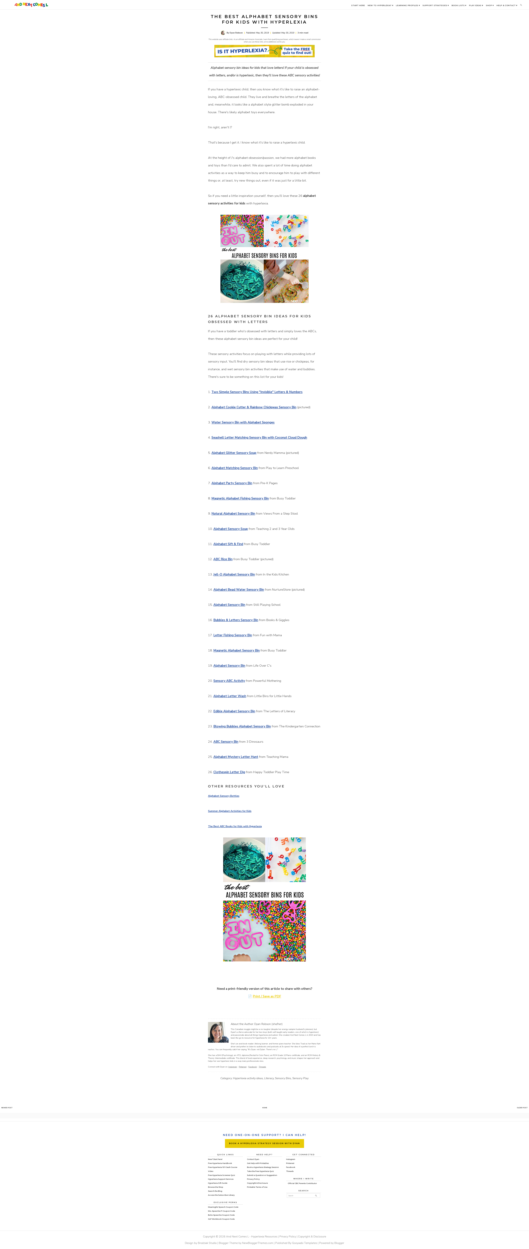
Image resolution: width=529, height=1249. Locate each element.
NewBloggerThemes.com (257, 1243)
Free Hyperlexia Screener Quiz (221, 1175)
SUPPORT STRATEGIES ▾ (436, 5)
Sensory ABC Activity (229, 681)
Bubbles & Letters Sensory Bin (235, 620)
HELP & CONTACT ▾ (506, 5)
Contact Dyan (253, 1159)
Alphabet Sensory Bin (229, 605)
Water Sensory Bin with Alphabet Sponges (243, 422)
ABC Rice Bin (223, 559)
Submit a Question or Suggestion (262, 1175)
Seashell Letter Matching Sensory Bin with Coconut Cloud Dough (259, 437)
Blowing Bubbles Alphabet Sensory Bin (242, 726)
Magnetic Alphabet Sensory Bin (236, 650)
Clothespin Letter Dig (229, 772)
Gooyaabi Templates (304, 1243)
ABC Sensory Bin (225, 742)
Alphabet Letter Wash (229, 696)
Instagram (232, 1067)
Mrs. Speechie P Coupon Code (221, 1211)
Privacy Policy (253, 1179)
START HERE (358, 5)
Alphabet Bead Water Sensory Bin (238, 589)
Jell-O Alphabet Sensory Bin (234, 574)
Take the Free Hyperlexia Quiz (260, 1171)
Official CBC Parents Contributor (302, 1183)
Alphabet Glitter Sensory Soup (233, 453)
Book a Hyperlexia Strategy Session (263, 1167)
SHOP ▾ (490, 5)
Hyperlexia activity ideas (248, 1078)
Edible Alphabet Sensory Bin (234, 711)
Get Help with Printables (258, 1163)
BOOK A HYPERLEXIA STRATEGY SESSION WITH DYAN (264, 1143)
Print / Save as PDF (267, 996)
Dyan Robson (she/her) (268, 1024)
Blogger (339, 1243)
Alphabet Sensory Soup (230, 529)
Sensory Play (300, 1078)
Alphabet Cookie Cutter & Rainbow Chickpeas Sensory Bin (253, 407)
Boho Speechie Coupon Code (221, 1215)
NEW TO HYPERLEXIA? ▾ (380, 5)
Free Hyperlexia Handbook (220, 1163)
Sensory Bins (283, 1078)
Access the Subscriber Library (221, 1195)
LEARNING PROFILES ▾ (408, 5)
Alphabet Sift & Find (228, 544)
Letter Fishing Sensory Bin (232, 635)
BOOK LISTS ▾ (459, 5)
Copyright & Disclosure (257, 1183)
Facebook (252, 1067)
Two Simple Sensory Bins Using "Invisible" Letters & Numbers (257, 392)
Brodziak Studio (207, 1243)
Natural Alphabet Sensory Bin (233, 513)
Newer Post (7, 1108)
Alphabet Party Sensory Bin (231, 483)
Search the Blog (215, 1191)
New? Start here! (215, 1159)
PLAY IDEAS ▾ (476, 5)
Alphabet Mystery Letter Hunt (235, 757)
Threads (262, 1067)
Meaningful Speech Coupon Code (223, 1207)
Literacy (269, 1078)
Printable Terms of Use (257, 1187)
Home (264, 1108)
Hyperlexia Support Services (221, 1179)
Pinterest (242, 1067)
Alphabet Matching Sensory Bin (234, 468)
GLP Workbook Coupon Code (221, 1219)
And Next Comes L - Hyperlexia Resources (251, 1236)
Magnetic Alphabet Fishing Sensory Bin (240, 498)
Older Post (522, 1108)
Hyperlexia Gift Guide (217, 1183)
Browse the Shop (215, 1187)
